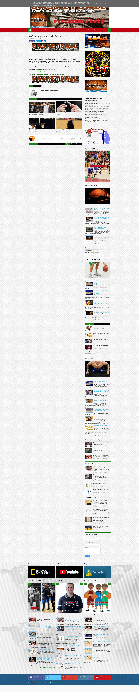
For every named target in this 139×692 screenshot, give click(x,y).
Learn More (97, 3)
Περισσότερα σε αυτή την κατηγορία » (102, 243)
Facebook (31, 74)
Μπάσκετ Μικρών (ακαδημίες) (69, 597)
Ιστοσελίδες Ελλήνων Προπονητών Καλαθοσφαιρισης (43, 29)
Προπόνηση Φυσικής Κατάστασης (101, 236)
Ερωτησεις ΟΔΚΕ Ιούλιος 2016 (36, 130)
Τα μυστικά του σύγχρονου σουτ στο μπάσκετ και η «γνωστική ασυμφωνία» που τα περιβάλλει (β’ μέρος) (73, 619)
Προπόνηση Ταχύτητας (97, 602)
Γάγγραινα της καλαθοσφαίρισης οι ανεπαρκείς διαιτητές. (67, 113)
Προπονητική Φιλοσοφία (97, 165)
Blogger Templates (57, 682)
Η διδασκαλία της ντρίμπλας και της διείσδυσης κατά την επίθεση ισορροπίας (101, 292)
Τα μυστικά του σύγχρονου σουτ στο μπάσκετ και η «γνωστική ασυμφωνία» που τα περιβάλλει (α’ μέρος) (73, 628)
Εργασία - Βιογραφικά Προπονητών (82, 29)
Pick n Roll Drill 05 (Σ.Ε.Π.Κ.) (99, 649)
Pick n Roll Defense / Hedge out (100, 339)
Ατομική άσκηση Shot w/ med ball (73, 663)
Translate (96, 252)
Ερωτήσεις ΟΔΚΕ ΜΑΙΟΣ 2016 (63, 130)
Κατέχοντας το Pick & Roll (99, 626)
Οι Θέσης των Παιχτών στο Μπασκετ (101, 333)
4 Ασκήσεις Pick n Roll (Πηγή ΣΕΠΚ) (101, 641)
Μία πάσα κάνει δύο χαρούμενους (45, 649)
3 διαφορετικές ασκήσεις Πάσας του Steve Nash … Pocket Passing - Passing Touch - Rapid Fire (45, 658)
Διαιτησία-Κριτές (37, 86)
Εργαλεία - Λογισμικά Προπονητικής (98, 29)
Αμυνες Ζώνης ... (89, 351)
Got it (104, 3)
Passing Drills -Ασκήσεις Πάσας (44, 617)
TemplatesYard (40, 682)
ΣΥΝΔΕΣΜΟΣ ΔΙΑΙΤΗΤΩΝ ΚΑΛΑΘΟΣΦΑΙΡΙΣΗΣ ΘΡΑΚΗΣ (49, 74)
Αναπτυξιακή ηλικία (41, 599)
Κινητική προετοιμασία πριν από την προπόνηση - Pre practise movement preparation (101, 409)
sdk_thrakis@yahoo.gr (39, 71)
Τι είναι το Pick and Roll (98, 327)
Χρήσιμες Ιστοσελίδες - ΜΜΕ (61, 29)
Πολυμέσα (71, 29)
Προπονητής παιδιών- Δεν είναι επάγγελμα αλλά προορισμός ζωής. (41, 605)
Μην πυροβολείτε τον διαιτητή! (36, 114)
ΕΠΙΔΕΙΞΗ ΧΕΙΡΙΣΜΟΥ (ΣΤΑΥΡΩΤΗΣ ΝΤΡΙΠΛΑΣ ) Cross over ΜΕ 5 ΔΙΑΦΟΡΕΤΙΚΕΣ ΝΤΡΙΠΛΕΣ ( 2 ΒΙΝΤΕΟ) (101, 302)
